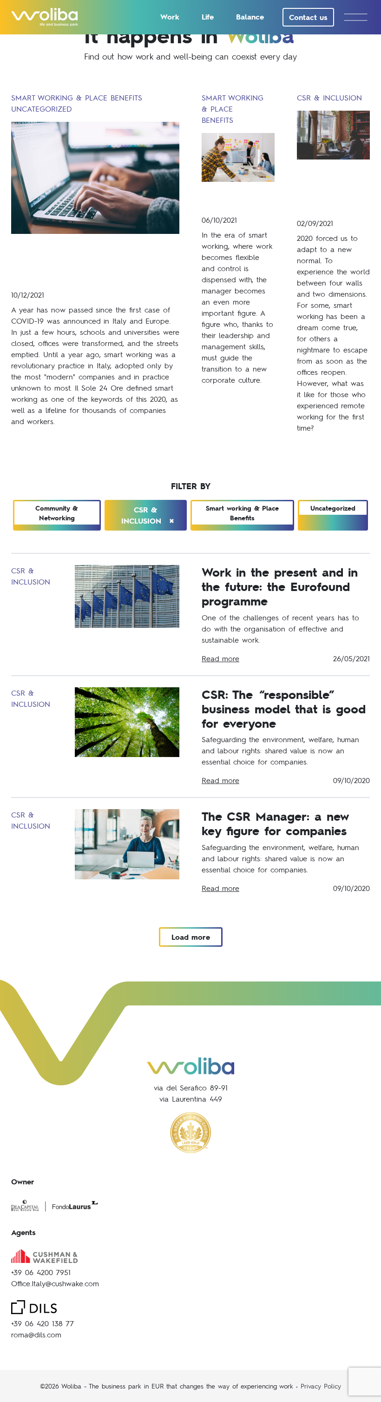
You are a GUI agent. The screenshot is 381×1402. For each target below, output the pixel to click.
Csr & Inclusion (147, 516)
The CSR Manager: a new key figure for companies (275, 823)
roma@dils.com (36, 1334)
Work (169, 16)
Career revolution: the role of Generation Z (333, 188)
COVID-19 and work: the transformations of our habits (88, 261)
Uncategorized (332, 508)
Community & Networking (56, 513)
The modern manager (232, 198)
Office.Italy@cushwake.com (55, 1283)
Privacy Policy (321, 1386)
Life (208, 16)
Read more (220, 658)
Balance (250, 16)
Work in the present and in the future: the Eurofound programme (280, 586)
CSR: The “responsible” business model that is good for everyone (283, 708)
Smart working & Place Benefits (242, 513)
